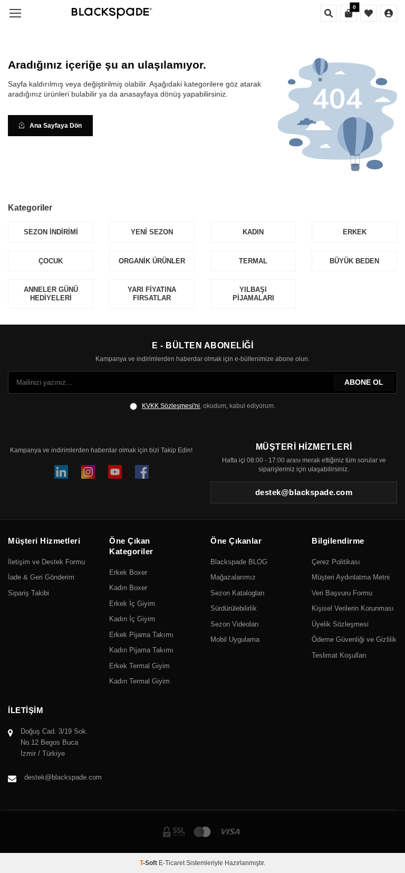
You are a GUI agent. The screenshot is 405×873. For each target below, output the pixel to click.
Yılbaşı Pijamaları (253, 294)
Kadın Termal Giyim (139, 681)
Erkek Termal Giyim (139, 666)
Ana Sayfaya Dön (56, 125)
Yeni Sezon (152, 232)
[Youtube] (114, 471)
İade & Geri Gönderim (41, 577)
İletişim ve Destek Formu (46, 562)
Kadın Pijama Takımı (141, 650)
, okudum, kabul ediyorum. (208, 406)
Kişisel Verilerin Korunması (353, 608)
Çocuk (50, 261)
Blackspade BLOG (238, 562)
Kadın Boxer (128, 588)
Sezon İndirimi (51, 232)
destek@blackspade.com (63, 777)
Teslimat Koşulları (339, 655)
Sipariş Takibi (28, 593)
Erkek (355, 232)
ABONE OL (363, 382)
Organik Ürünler (152, 261)
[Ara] (328, 13)
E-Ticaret (172, 863)
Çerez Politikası (336, 562)
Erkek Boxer (128, 572)
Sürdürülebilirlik (233, 608)
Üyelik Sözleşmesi (340, 624)
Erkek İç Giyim (132, 604)
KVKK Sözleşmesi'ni (171, 406)
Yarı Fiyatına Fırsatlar (152, 294)
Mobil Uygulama (234, 639)
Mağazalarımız (233, 577)
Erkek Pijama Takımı (141, 635)
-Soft (149, 863)
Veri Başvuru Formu (342, 593)
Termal (253, 261)
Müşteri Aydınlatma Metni (351, 577)
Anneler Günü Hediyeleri (51, 294)
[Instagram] (88, 471)
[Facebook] (141, 471)
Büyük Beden (354, 261)
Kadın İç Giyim (132, 619)
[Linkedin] (61, 471)
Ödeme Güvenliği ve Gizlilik (354, 639)
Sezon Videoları (234, 624)
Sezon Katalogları (237, 593)
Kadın (253, 232)
